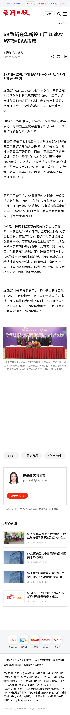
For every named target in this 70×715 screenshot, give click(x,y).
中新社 (46, 647)
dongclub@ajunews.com (24, 700)
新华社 (24, 647)
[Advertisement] (35, 416)
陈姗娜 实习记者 (13, 52)
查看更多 (15, 496)
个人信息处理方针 (23, 660)
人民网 (57, 647)
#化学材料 (54, 455)
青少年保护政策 (42, 660)
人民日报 (12, 647)
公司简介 (7, 660)
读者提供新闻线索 (12, 665)
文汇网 (35, 647)
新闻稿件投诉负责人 (33, 665)
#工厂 (11, 455)
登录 (48, 14)
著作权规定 (58, 660)
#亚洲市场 (31, 455)
